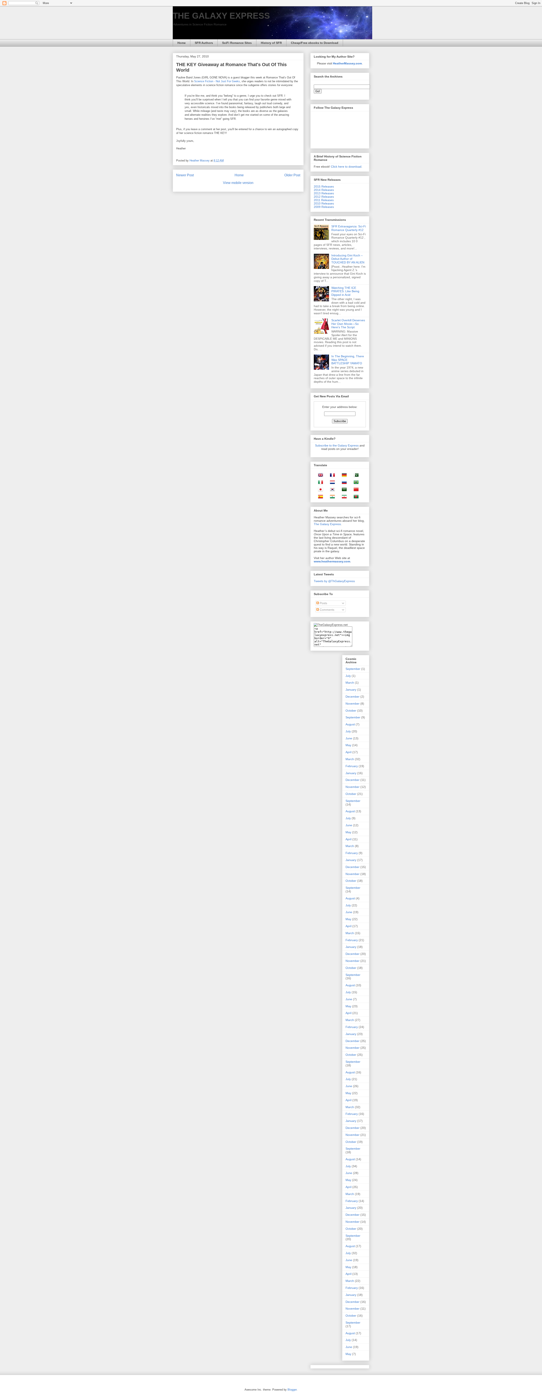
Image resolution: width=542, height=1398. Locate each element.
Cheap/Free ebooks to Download (314, 43)
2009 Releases (324, 207)
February (352, 766)
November (352, 703)
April (348, 752)
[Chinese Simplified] (354, 490)
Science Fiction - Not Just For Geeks (217, 81)
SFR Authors (204, 43)
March (350, 682)
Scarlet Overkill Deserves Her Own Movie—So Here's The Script (348, 324)
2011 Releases (324, 200)
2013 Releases (324, 193)
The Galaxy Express (327, 524)
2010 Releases (324, 203)
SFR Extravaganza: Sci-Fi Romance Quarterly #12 (348, 228)
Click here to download (346, 166)
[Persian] (342, 497)
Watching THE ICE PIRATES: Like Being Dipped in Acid (345, 291)
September (353, 668)
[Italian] (319, 483)
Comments (326, 609)
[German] (342, 475)
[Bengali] (354, 497)
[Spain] (319, 497)
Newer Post (185, 175)
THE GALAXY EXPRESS (221, 15)
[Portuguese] (354, 483)
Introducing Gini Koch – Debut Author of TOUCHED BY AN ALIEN (347, 259)
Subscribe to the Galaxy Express (337, 445)
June (349, 738)
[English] (319, 475)
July (348, 675)
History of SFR (271, 43)
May (348, 745)
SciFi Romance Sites (237, 43)
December (352, 696)
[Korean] (331, 490)
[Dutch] (331, 483)
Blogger (292, 1389)
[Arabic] (342, 490)
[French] (331, 475)
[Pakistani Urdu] (354, 475)
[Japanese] (319, 490)
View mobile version (238, 183)
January (351, 689)
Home (181, 43)
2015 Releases (324, 186)
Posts (323, 603)
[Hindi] (331, 497)
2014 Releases (324, 190)
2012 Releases (324, 196)
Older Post (292, 175)
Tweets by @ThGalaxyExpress (334, 581)
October (351, 710)
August (350, 724)
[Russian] (342, 483)
